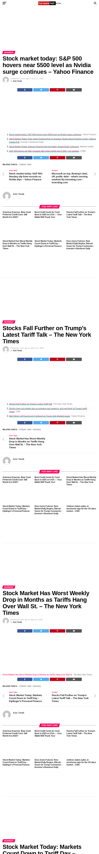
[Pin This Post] (57, 90)
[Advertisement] (49, 32)
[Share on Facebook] (24, 90)
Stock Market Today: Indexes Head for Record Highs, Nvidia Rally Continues (44, 146)
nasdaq (37, 430)
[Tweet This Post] (41, 90)
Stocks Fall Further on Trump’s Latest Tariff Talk (30, 404)
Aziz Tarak (17, 81)
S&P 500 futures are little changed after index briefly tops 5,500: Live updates (44, 151)
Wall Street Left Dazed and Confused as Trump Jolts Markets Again (39, 416)
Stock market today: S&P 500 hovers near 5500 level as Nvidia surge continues (45, 134)
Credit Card (25, 165)
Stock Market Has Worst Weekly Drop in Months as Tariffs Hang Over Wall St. (37, 674)
